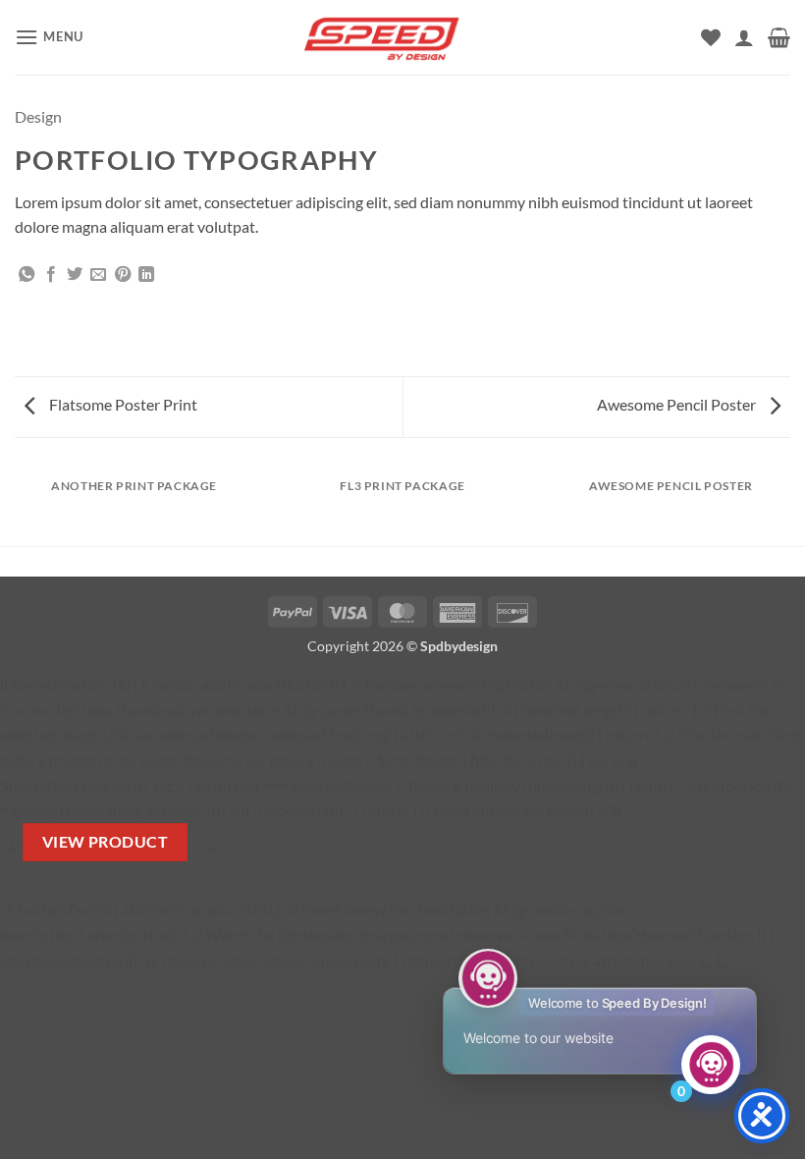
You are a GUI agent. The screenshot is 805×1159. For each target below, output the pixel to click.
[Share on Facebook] (51, 275)
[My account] (744, 37)
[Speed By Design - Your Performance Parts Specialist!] (402, 37)
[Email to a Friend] (98, 275)
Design (38, 116)
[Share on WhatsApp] (26, 275)
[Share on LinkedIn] (146, 275)
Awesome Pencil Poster (678, 404)
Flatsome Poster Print (121, 404)
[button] (49, 37)
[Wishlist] (711, 37)
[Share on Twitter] (74, 275)
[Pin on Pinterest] (123, 275)
